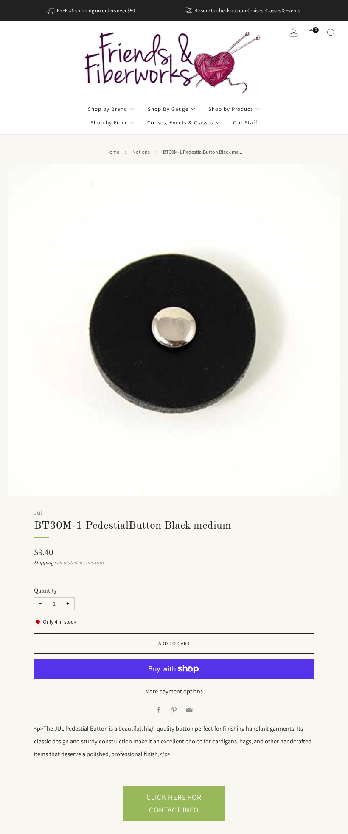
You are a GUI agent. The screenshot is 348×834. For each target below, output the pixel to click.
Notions (141, 152)
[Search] (331, 32)
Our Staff (245, 122)
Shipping (43, 562)
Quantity (45, 591)
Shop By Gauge (168, 109)
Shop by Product (230, 109)
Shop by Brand (107, 109)
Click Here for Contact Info (174, 803)
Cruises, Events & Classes (180, 122)
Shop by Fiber (108, 122)
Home (112, 152)
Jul (38, 512)
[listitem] (91, 10)
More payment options (174, 691)
